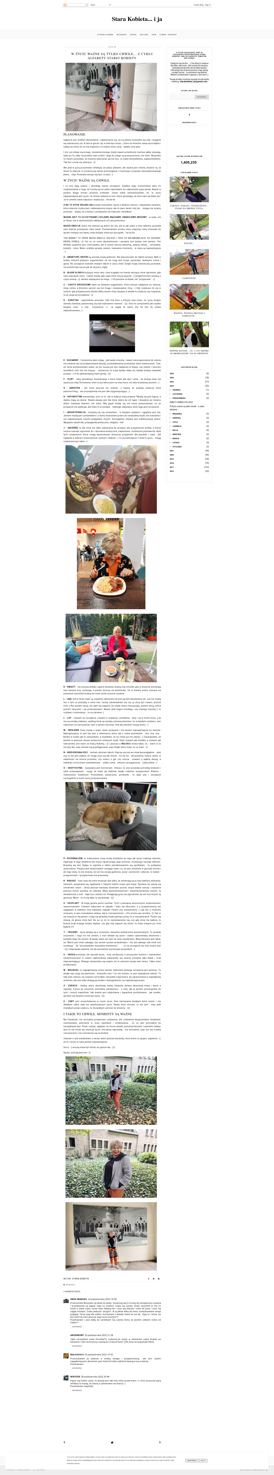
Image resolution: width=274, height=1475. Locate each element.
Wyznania (122, 34)
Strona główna (105, 34)
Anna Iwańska (78, 1299)
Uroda (133, 34)
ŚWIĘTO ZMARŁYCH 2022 (181, 402)
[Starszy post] (160, 1442)
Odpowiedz (77, 1327)
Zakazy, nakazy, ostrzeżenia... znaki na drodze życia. (189, 207)
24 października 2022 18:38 (102, 1299)
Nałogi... (189, 243)
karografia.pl (259, 1470)
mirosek (75, 1377)
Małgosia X (77, 1354)
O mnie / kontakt (168, 34)
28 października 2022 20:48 (95, 1377)
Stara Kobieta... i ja (137, 18)
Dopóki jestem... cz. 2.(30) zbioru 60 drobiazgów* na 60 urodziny (189, 352)
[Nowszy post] (64, 1442)
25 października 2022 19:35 (99, 1354)
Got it (203, 1460)
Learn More (192, 1460)
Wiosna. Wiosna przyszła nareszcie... (189, 314)
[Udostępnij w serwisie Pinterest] (159, 1279)
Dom (154, 34)
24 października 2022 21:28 (99, 1335)
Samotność (189, 278)
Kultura (144, 34)
